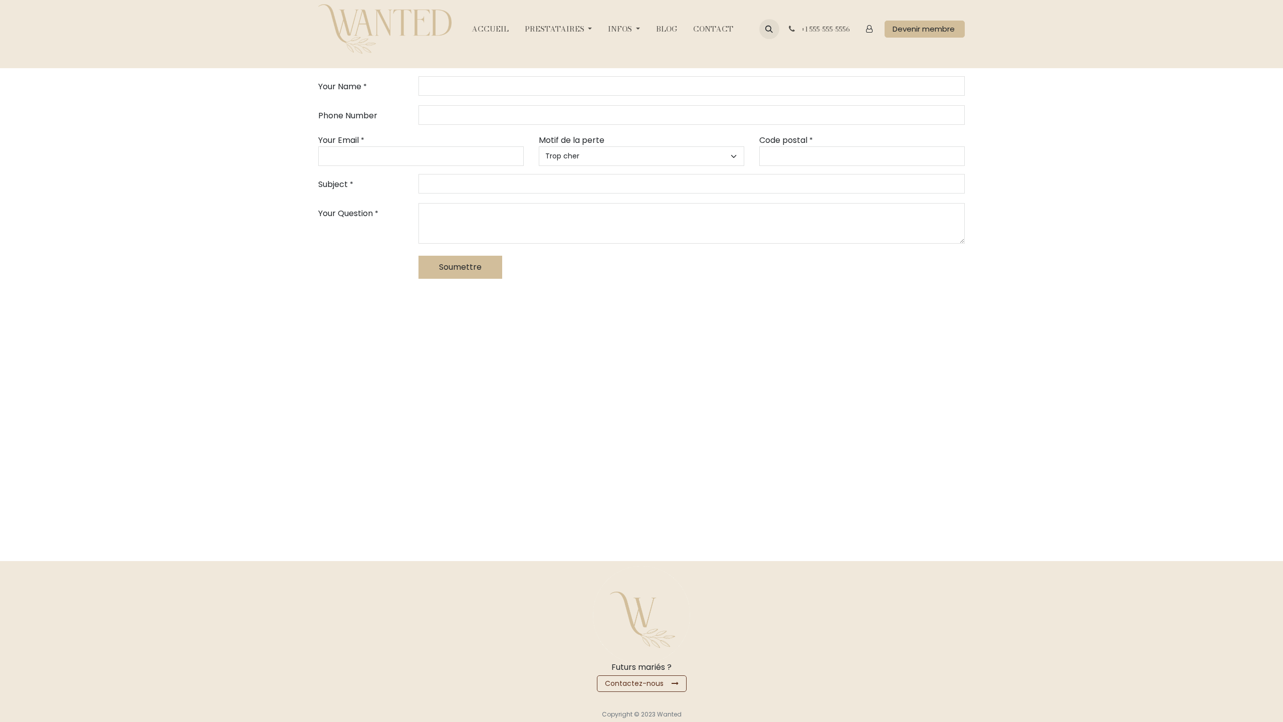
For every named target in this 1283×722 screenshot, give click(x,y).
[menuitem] (490, 29)
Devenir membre (925, 29)
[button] (769, 29)
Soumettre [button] (460, 267)
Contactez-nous (638, 683)
